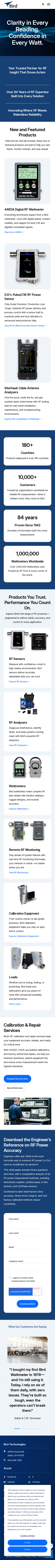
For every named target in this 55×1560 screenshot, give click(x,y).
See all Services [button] (15, 1088)
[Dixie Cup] (48, 1378)
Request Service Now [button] (17, 1078)
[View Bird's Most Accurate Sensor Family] (27, 266)
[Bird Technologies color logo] (17, 4)
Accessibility (44, 1556)
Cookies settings (27, 1536)
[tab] (16, 1428)
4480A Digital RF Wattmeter (24, 209)
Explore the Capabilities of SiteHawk (22, 419)
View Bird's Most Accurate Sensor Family (24, 326)
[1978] (6, 1378)
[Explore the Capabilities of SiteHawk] (27, 360)
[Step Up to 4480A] (27, 181)
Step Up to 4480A (13, 232)
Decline (28, 1549)
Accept (27, 1542)
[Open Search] (44, 4)
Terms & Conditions (14, 1556)
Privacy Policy (30, 1556)
